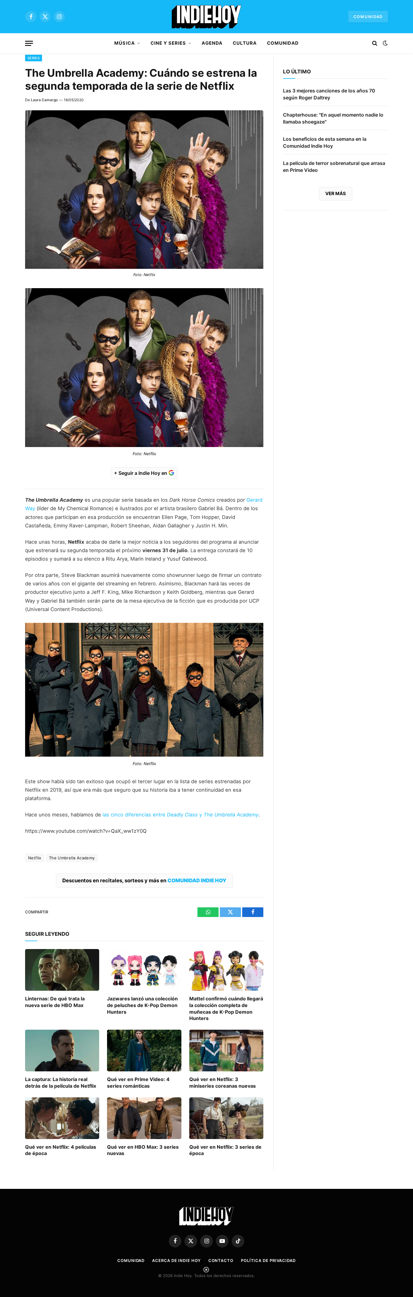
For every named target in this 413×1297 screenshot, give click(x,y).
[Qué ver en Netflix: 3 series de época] (226, 1118)
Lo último (297, 72)
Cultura (245, 43)
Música (124, 43)
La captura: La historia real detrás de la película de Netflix (60, 1082)
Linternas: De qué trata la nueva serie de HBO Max (55, 1002)
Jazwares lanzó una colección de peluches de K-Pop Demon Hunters (142, 1005)
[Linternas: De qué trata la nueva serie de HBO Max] (62, 970)
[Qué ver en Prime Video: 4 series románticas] (144, 1050)
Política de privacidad (268, 1260)
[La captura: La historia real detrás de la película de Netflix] (62, 1050)
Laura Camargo (44, 100)
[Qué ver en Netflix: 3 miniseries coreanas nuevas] (226, 1050)
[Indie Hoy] (206, 16)
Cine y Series (168, 43)
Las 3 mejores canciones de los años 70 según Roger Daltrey (329, 94)
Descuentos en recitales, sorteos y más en (144, 880)
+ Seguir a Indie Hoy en (141, 473)
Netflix (34, 857)
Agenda (212, 43)
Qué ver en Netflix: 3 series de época (225, 1150)
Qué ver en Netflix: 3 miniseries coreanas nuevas (222, 1082)
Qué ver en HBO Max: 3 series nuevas (143, 1150)
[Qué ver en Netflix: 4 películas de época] (62, 1118)
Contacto (220, 1260)
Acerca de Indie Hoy (176, 1260)
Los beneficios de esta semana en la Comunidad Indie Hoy (324, 142)
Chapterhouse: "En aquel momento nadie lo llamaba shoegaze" (333, 118)
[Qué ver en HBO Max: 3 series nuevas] (144, 1118)
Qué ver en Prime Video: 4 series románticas (138, 1082)
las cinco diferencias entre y (180, 815)
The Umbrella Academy (72, 857)
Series (34, 58)
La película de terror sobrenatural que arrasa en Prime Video (334, 166)
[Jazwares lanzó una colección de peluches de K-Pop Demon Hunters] (144, 970)
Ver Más (335, 193)
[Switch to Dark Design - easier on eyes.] (384, 43)
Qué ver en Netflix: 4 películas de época (60, 1150)
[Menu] (29, 43)
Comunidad (368, 16)
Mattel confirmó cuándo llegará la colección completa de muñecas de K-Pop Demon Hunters (226, 1008)
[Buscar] (375, 43)
